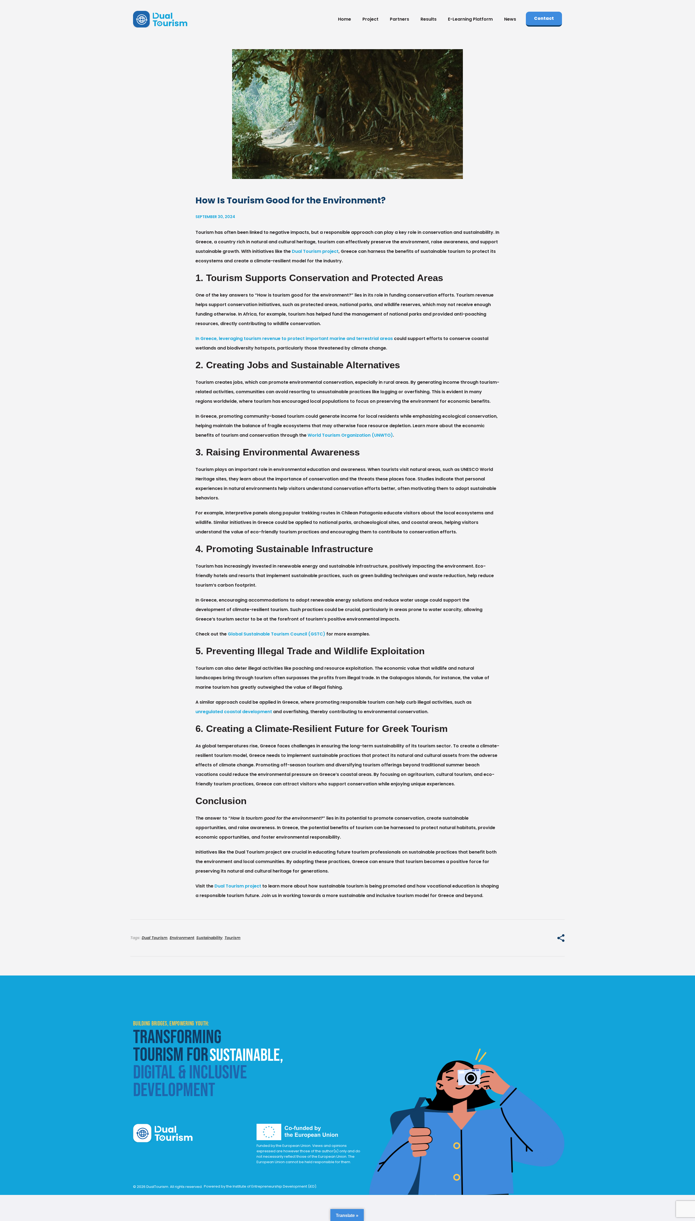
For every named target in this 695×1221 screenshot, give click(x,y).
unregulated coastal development (233, 712)
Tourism (233, 937)
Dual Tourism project (315, 251)
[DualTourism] (160, 19)
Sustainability (209, 937)
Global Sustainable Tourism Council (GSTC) (276, 634)
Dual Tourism (155, 937)
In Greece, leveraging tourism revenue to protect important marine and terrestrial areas (294, 338)
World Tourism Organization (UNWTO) (350, 435)
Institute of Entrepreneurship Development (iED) (274, 1186)
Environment (182, 937)
